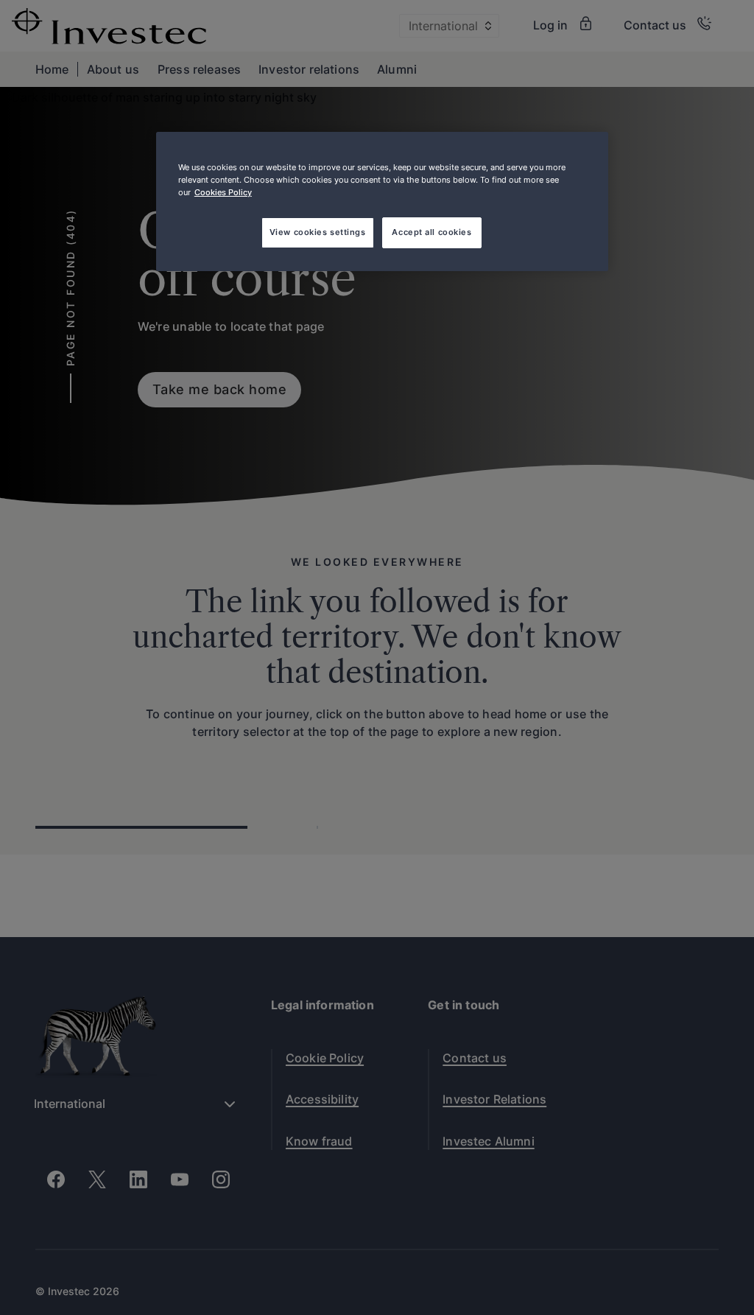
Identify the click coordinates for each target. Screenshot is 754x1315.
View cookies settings (317, 232)
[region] (382, 201)
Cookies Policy (223, 192)
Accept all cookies (431, 232)
